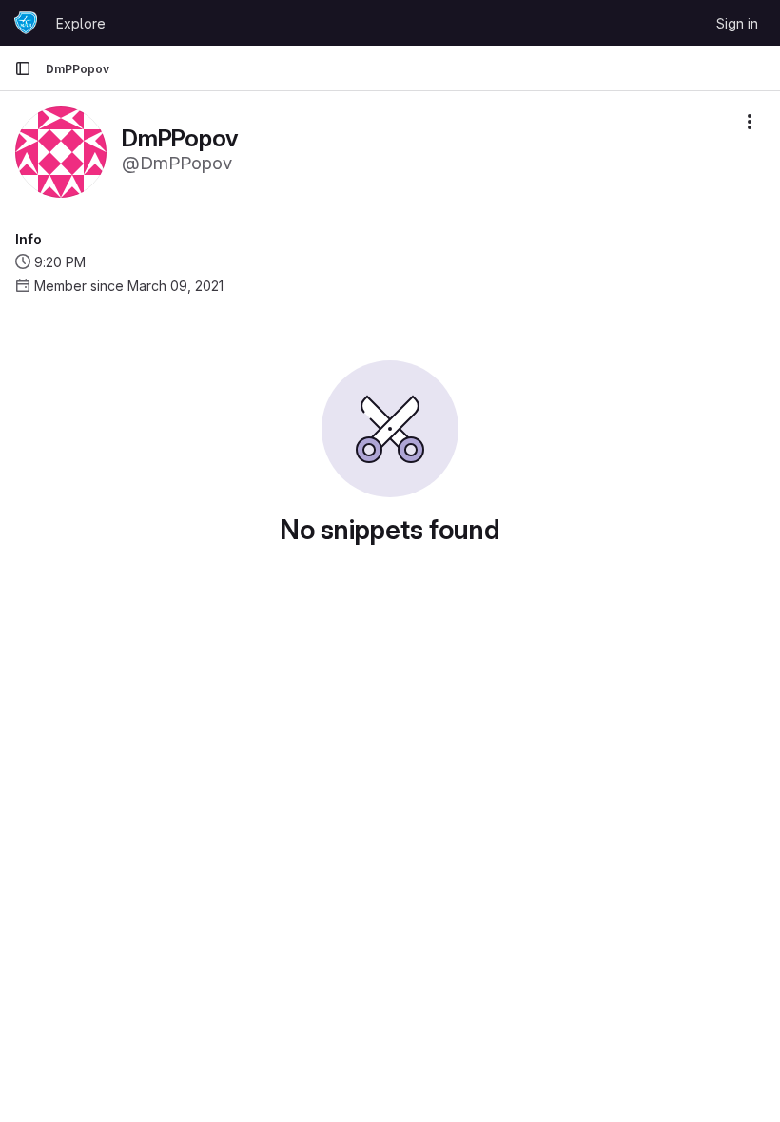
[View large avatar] (61, 151)
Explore (81, 23)
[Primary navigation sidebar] (23, 68)
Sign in (737, 23)
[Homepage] (25, 23)
